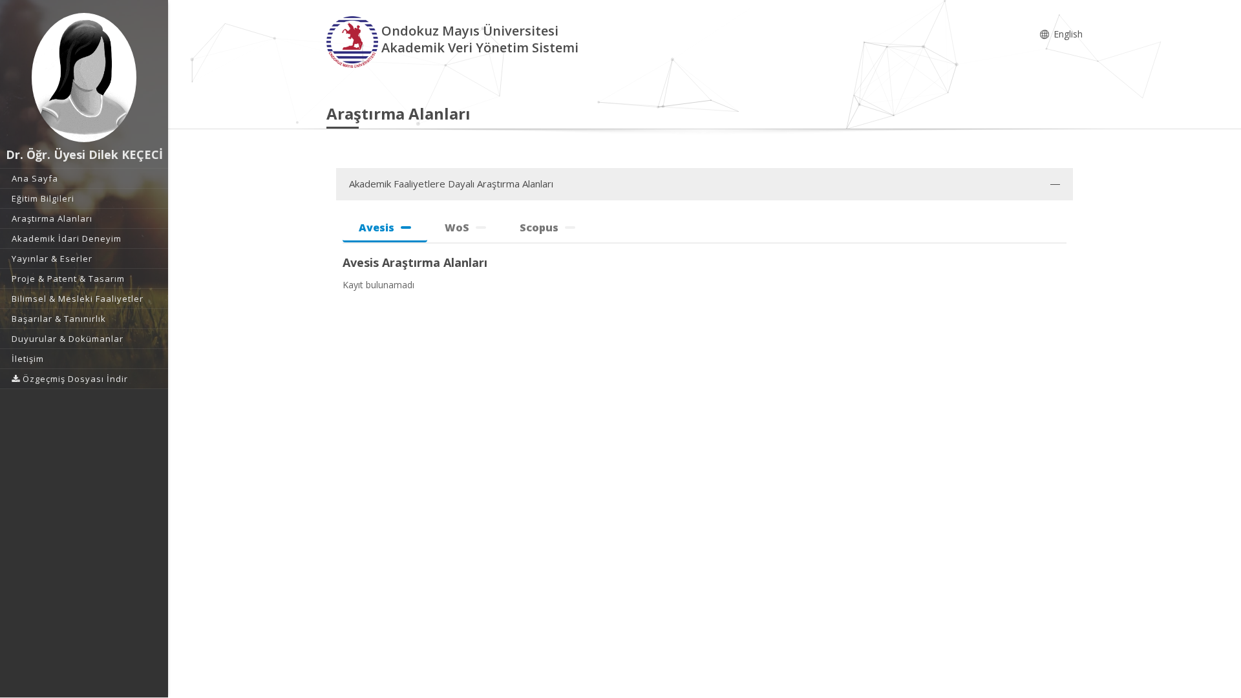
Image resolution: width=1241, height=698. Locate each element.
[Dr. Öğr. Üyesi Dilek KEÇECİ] (84, 77)
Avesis (376, 227)
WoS (457, 227)
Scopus (539, 227)
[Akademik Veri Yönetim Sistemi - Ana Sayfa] (353, 41)
